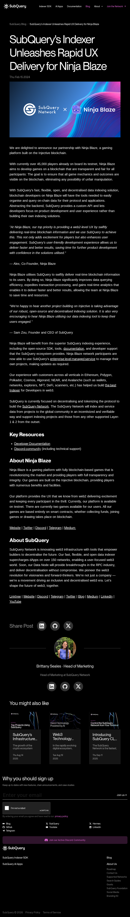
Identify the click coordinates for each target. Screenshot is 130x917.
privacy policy (61, 816)
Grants (110, 884)
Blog (109, 857)
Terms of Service (52, 912)
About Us (112, 864)
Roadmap (111, 869)
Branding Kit (112, 896)
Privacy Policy (32, 912)
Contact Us (112, 873)
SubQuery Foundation (117, 888)
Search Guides (114, 880)
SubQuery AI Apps (13, 864)
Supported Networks (117, 877)
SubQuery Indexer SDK (15, 857)
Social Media (113, 892)
